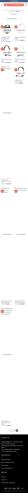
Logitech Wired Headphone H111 (19, 81)
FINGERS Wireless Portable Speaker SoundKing (5, 39)
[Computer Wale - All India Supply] (14, 4)
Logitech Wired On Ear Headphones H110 (6, 302)
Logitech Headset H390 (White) (20, 38)
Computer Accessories (16, 10)
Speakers (11, 11)
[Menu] (2, 5)
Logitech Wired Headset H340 (6, 60)
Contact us (4, 479)
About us (3, 476)
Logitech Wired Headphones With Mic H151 (6, 181)
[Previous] (11, 430)
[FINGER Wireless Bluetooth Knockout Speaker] (7, 363)
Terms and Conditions (6, 468)
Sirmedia (24, 491)
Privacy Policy (4, 465)
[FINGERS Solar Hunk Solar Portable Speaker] (21, 243)
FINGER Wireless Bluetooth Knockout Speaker (6, 423)
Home (5, 10)
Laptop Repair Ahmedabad (8, 482)
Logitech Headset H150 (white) (20, 60)
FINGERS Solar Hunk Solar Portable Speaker (20, 302)
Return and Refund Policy (7, 462)
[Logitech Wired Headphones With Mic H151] (7, 121)
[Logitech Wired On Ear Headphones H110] (7, 243)
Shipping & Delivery (6, 459)
